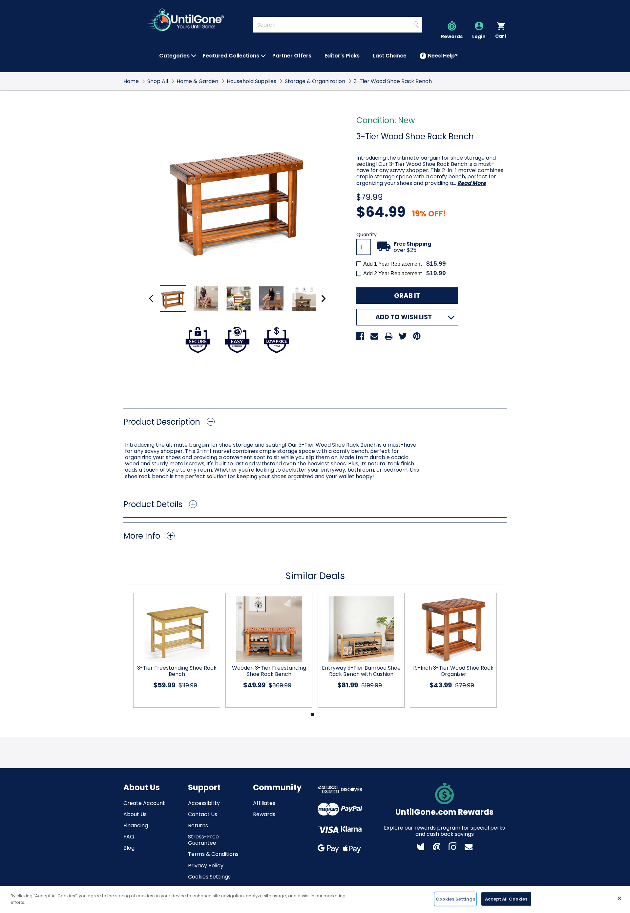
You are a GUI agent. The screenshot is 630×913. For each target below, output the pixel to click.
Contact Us (202, 814)
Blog (129, 848)
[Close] (619, 898)
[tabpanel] (174, 650)
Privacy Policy (205, 865)
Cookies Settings (209, 877)
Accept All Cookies (506, 899)
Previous (151, 298)
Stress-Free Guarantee (203, 840)
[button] (315, 422)
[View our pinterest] (436, 846)
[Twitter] (403, 336)
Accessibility (204, 803)
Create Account (144, 803)
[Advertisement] (315, 379)
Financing (135, 825)
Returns (198, 825)
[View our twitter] (420, 846)
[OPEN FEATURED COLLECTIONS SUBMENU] (263, 55)
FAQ (128, 836)
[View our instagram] (452, 846)
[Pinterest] (417, 336)
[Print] (388, 336)
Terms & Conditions (213, 854)
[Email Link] (468, 846)
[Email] (374, 336)
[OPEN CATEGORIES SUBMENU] (193, 55)
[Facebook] (360, 336)
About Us (135, 814)
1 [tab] (312, 714)
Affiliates (264, 803)
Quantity (366, 234)
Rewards (264, 814)
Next (323, 298)
